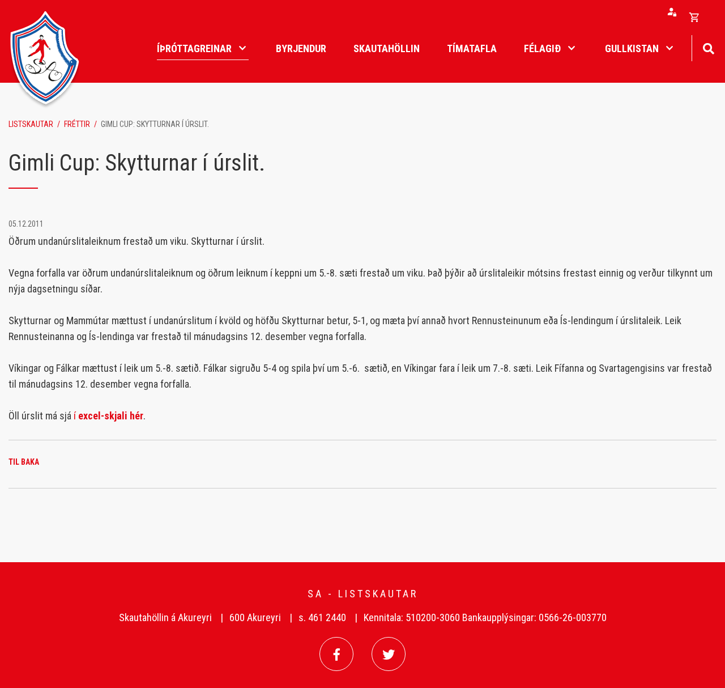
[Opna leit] (708, 47)
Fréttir (77, 124)
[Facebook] (336, 654)
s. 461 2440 (322, 617)
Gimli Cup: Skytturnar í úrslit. (155, 124)
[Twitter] (389, 654)
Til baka (23, 461)
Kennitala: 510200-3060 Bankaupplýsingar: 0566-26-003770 (485, 617)
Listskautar (30, 124)
